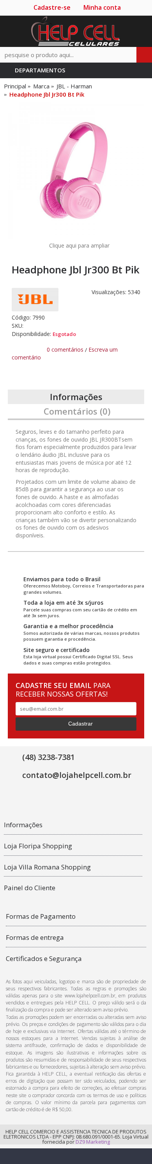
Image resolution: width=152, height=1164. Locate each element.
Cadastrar (80, 723)
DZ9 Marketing (93, 1141)
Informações (76, 396)
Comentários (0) (77, 411)
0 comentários (65, 349)
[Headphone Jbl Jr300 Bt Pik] (76, 170)
